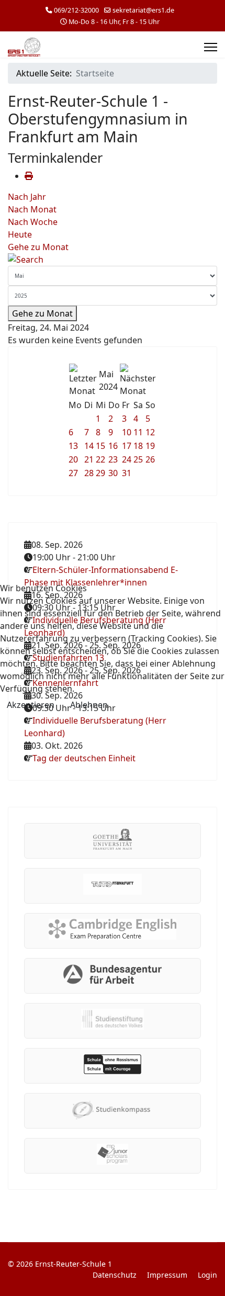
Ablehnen (89, 705)
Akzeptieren (30, 705)
